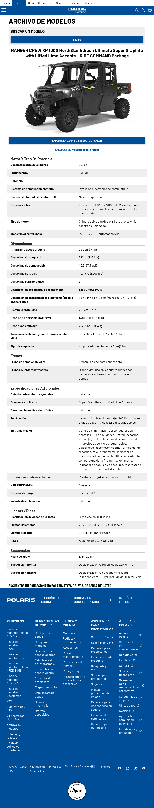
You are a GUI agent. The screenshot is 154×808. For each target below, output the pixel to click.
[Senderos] (77, 10)
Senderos (19, 2)
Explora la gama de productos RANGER (77, 141)
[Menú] (3, 10)
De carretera (45, 2)
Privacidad (55, 766)
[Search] (137, 10)
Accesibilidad (37, 771)
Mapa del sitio (37, 766)
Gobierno (88, 2)
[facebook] (119, 768)
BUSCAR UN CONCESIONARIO (86, 600)
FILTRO (77, 39)
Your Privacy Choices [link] (77, 766)
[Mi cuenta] (142, 10)
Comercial (73, 2)
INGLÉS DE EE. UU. (127, 600)
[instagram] (127, 768)
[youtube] (143, 768)
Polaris (6, 2)
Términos (104, 766)
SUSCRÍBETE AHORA (50, 600)
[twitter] (135, 768)
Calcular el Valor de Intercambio (77, 149)
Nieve (31, 2)
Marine (60, 2)
